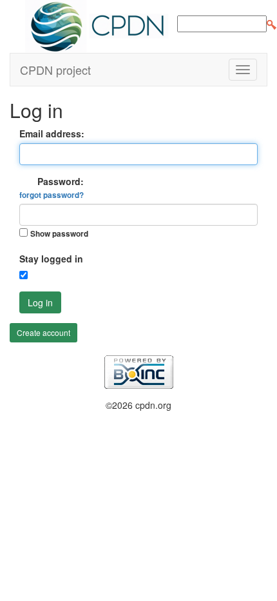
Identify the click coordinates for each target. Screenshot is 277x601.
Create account (43, 332)
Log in (40, 302)
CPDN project (55, 69)
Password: (51, 188)
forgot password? (51, 195)
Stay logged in (51, 258)
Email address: (51, 133)
